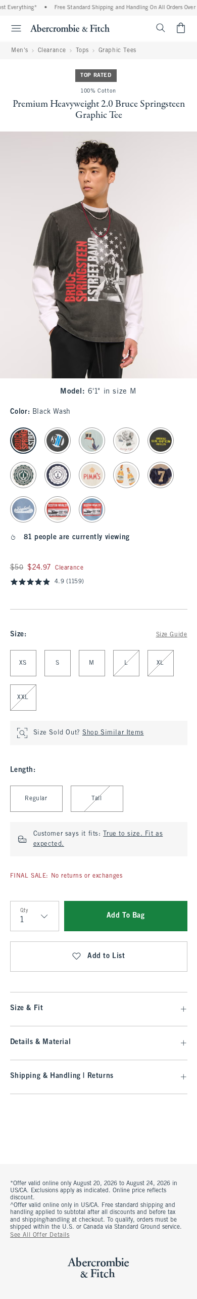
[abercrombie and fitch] (70, 28)
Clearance (52, 51)
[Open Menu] (12, 28)
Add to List (106, 956)
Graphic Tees (117, 51)
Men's (19, 51)
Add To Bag (126, 916)
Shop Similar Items (113, 733)
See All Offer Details (40, 1235)
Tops (82, 51)
